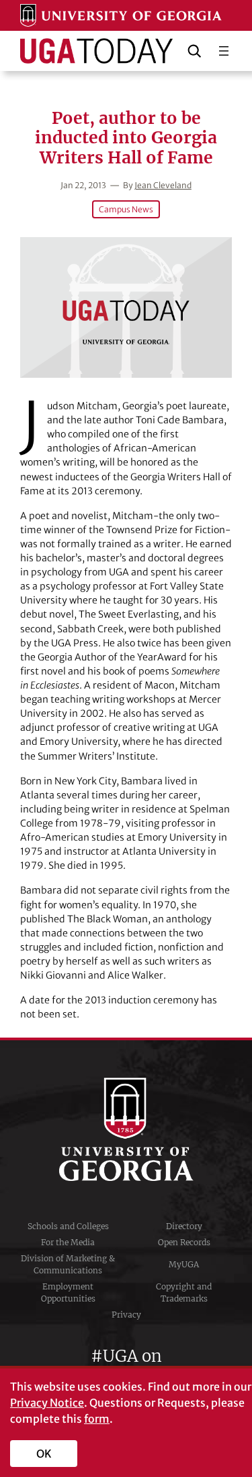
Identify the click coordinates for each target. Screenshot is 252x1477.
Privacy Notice (47, 1402)
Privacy (126, 1315)
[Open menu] (224, 51)
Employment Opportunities (68, 1292)
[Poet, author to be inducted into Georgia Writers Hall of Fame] (126, 307)
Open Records (184, 1242)
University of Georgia (126, 1129)
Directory (184, 1226)
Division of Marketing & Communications (68, 1264)
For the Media (68, 1242)
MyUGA (184, 1264)
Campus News (126, 209)
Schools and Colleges (68, 1226)
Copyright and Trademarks (184, 1292)
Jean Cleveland (163, 185)
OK (44, 1453)
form (97, 1418)
